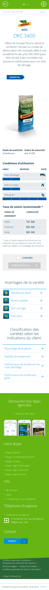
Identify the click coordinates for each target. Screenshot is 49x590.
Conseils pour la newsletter (21, 499)
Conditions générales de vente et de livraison (22, 569)
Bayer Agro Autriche (17, 470)
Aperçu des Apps (25, 413)
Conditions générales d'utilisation (17, 560)
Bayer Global (13, 452)
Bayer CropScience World (20, 457)
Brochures (12, 490)
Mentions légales (10, 566)
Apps (9, 494)
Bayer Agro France (16, 474)
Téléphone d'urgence (18, 514)
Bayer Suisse (13, 461)
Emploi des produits (28, 566)
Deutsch (42, 12)
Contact (12, 541)
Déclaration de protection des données (19, 563)
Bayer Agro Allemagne (18, 465)
